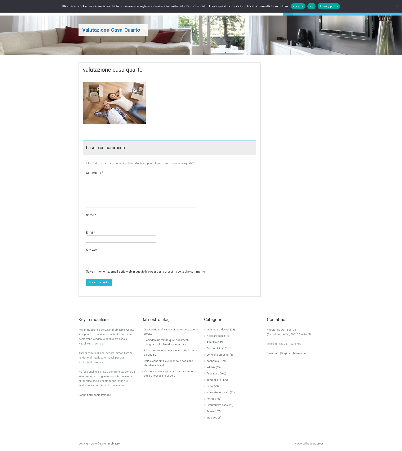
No (311, 6)
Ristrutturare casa (217, 405)
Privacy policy (329, 6)
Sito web (92, 250)
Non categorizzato (218, 392)
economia (213, 361)
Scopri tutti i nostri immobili (95, 394)
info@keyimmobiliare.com (291, 353)
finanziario (213, 373)
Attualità (212, 342)
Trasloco (212, 417)
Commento (94, 172)
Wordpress (316, 443)
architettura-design (218, 329)
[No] (397, 6)
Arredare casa (215, 335)
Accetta (298, 6)
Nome (91, 215)
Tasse (210, 411)
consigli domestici (218, 354)
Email (90, 232)
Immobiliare (214, 379)
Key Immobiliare (110, 443)
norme (210, 398)
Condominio (214, 348)
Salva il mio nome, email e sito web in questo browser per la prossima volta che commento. (146, 271)
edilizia (211, 367)
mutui (210, 386)
